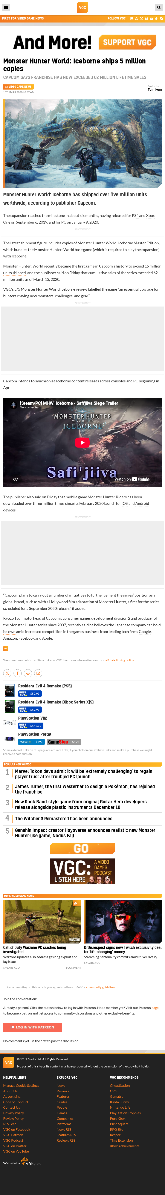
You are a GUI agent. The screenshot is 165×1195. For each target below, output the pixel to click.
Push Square (119, 1124)
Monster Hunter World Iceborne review (54, 289)
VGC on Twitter (14, 1146)
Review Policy (13, 1118)
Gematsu (117, 1096)
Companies (65, 1118)
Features (63, 1096)
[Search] (159, 7)
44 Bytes (31, 1161)
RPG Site (116, 1129)
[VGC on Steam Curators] (161, 19)
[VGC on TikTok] (156, 19)
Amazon (10, 638)
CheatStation (120, 1085)
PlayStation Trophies (125, 1113)
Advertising (11, 1096)
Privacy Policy (13, 1113)
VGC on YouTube (16, 1151)
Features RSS (66, 1135)
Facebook (26, 638)
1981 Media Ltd (30, 1059)
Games (62, 1113)
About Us (10, 1091)
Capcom (106, 266)
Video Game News (20, 87)
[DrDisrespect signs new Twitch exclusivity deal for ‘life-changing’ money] (123, 922)
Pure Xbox (117, 1118)
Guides (62, 1102)
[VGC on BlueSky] (146, 19)
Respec (115, 1135)
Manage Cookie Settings (21, 1085)
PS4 (135, 215)
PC (63, 222)
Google (145, 631)
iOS (125, 503)
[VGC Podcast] (136, 19)
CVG (113, 1091)
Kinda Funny (119, 1102)
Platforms (64, 1124)
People (62, 1107)
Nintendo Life (120, 1107)
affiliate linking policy (119, 660)
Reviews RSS (66, 1140)
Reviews (63, 1091)
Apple (47, 638)
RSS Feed (10, 1124)
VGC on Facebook (16, 1129)
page (155, 1008)
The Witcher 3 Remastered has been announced (64, 819)
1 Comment (73, 967)
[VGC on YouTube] (151, 19)
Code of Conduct (15, 1102)
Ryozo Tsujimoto (17, 618)
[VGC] (82, 7)
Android (142, 503)
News (61, 1085)
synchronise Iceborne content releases (67, 381)
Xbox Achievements (124, 1146)
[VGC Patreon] (131, 19)
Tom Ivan (155, 89)
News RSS (64, 1129)
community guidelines (101, 987)
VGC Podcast (13, 1140)
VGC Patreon (13, 1135)
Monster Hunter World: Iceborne (105, 243)
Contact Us (11, 1107)
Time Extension (121, 1140)
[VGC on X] (141, 19)
